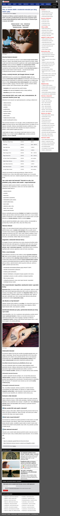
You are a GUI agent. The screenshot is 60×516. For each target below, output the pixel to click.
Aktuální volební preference (46, 28)
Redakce (14, 13)
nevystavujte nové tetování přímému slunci (13, 267)
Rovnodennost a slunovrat (46, 121)
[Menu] (57, 1)
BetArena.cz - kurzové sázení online (10, 500)
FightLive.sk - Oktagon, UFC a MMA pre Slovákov (12, 510)
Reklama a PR (4, 514)
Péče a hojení (25, 25)
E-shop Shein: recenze (45, 21)
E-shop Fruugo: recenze (46, 23)
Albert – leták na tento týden (46, 102)
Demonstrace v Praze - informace (47, 30)
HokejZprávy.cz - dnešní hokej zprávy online (11, 505)
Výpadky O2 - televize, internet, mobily (48, 62)
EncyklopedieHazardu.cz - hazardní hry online (29, 500)
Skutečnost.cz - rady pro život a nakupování (11, 496)
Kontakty (8, 514)
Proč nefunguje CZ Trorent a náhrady (48, 148)
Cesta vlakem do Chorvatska (46, 128)
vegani (5, 242)
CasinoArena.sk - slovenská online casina (29, 508)
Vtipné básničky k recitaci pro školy (47, 135)
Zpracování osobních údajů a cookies (24, 514)
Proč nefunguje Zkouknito (46, 146)
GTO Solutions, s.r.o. (35, 514)
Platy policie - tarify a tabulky (46, 35)
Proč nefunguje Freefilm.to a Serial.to (48, 144)
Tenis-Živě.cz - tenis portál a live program (10, 507)
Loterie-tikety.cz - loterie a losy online (28, 501)
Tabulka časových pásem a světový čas (48, 54)
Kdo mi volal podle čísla (46, 67)
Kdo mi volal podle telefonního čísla (47, 127)
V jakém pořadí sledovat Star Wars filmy (48, 44)
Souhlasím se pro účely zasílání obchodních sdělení (18, 488)
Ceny (22, 23)
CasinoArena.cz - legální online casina (28, 498)
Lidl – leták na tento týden (46, 99)
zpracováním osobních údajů (14, 488)
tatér (20, 122)
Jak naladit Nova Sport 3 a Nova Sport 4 (48, 125)
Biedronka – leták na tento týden (47, 109)
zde (3, 435)
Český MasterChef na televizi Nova (47, 40)
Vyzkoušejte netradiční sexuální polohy (48, 130)
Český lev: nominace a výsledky (47, 14)
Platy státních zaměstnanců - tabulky (48, 33)
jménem (21, 317)
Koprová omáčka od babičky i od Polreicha (49, 92)
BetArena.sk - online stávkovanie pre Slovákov (11, 508)
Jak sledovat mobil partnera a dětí (47, 52)
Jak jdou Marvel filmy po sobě (46, 42)
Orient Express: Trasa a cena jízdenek (48, 123)
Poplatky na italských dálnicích (47, 77)
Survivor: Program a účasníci (46, 49)
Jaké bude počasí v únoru (46, 11)
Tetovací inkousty (16, 25)
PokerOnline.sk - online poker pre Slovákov (29, 510)
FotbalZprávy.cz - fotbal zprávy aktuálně (10, 503)
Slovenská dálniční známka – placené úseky (49, 73)
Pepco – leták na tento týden (46, 106)
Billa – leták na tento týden (46, 104)
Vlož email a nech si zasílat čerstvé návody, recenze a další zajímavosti (18, 484)
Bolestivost (27, 23)
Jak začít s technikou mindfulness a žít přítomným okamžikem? (29, 472)
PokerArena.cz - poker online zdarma (28, 505)
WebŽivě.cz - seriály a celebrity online (10, 498)
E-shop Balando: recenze (46, 25)
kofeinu (28, 218)
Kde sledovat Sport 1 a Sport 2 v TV (47, 65)
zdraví (17, 231)
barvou (13, 83)
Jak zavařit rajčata (45, 90)
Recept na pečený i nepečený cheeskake (48, 88)
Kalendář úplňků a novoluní (46, 116)
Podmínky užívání (14, 514)
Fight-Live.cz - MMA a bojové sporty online (11, 501)
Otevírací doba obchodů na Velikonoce (48, 97)
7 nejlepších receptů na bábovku (47, 85)
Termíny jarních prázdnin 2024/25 (47, 16)
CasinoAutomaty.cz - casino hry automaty (28, 503)
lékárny (11, 292)
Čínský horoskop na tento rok (46, 120)
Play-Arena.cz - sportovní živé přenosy (28, 507)
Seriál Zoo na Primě (45, 47)
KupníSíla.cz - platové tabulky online (28, 496)
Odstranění (25, 27)
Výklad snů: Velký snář (45, 118)
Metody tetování (15, 23)
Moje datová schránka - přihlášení (47, 69)
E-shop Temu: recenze (45, 19)
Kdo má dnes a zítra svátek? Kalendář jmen (49, 132)
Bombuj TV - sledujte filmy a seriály (47, 141)
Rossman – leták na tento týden (47, 111)
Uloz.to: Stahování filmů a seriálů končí (48, 139)
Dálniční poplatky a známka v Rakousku (48, 75)
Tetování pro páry (17, 27)
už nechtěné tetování (28, 353)
